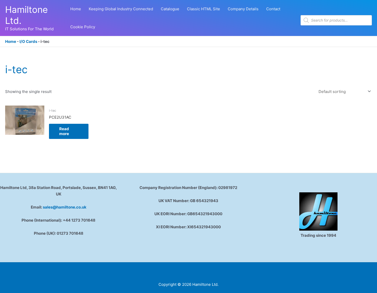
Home (10, 41)
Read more (64, 131)
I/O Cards (28, 41)
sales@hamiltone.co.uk (64, 207)
